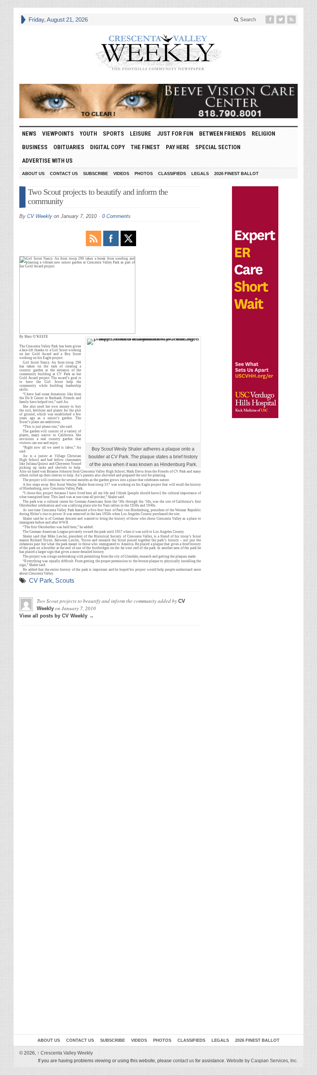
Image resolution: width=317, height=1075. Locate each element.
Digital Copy (107, 147)
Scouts (64, 580)
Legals (200, 173)
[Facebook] (270, 19)
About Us (33, 173)
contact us (183, 1060)
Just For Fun (175, 133)
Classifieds (172, 173)
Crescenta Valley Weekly (65, 1053)
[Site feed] (292, 19)
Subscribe (95, 173)
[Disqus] (110, 728)
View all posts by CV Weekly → (56, 616)
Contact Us (64, 173)
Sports (113, 133)
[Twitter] (281, 19)
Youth (88, 133)
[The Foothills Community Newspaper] (158, 52)
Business (35, 147)
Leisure (140, 133)
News (29, 133)
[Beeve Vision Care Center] (158, 101)
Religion (263, 133)
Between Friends (222, 133)
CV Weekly (39, 216)
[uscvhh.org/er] (255, 302)
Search (247, 19)
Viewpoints (58, 133)
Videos (121, 173)
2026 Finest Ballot (236, 173)
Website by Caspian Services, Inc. (262, 1060)
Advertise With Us (47, 160)
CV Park (40, 580)
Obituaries (68, 147)
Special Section (217, 147)
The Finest (145, 147)
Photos (144, 173)
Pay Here (177, 147)
